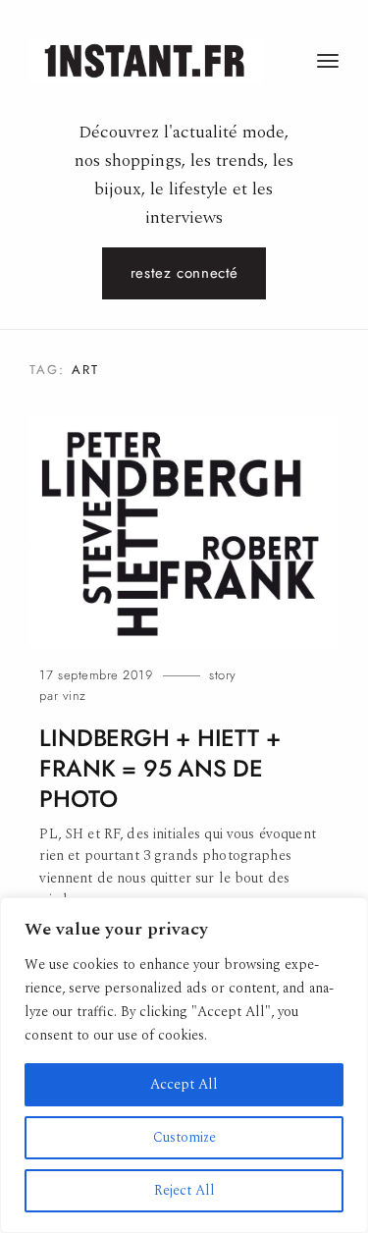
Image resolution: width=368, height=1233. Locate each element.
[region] (184, 1065)
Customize (184, 1137)
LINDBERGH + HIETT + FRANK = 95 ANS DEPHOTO (159, 769)
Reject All (184, 1190)
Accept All (184, 1084)
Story (223, 675)
